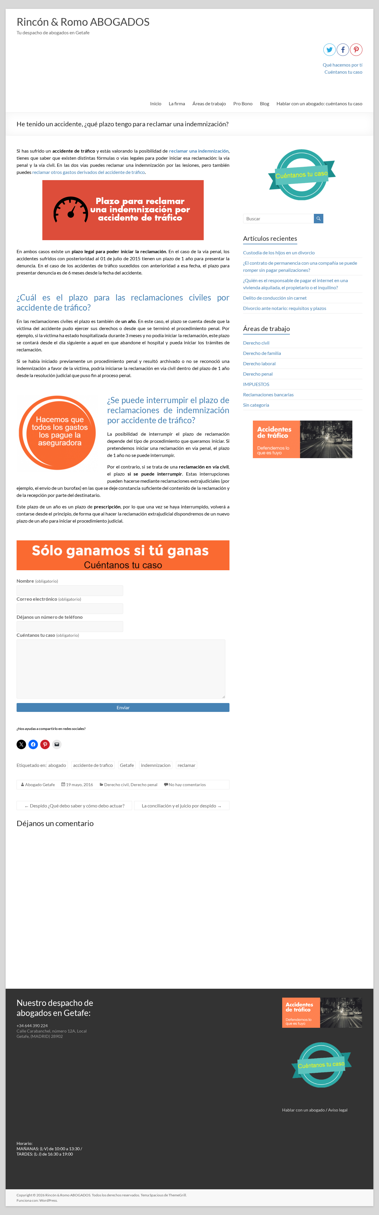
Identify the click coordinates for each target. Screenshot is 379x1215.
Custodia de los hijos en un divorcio (279, 252)
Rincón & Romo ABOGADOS (83, 21)
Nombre (37, 581)
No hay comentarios (187, 784)
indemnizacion (156, 765)
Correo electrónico (49, 599)
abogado (57, 765)
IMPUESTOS (256, 384)
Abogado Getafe (40, 784)
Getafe (127, 765)
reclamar (186, 765)
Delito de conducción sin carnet (275, 297)
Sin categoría (256, 405)
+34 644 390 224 (32, 1025)
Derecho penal (144, 784)
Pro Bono (243, 103)
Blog (264, 103)
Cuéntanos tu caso (343, 72)
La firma (177, 103)
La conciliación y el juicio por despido (182, 805)
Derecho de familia (262, 353)
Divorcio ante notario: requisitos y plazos (284, 308)
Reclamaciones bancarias (268, 394)
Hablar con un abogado (303, 1109)
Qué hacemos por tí (342, 64)
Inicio (155, 103)
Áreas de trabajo (209, 103)
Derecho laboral (259, 363)
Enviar (123, 707)
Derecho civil (116, 784)
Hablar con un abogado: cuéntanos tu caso (319, 103)
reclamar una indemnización (199, 151)
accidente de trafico (93, 765)
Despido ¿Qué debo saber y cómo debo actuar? (74, 805)
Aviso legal (338, 1109)
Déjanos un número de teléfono (50, 617)
